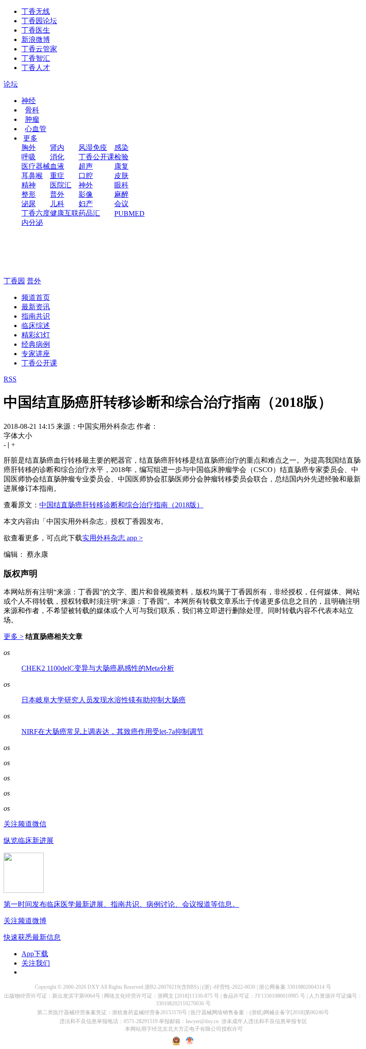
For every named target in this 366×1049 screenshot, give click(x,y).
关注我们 (35, 963)
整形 (28, 194)
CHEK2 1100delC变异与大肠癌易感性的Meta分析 (97, 668)
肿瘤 (32, 119)
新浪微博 (35, 39)
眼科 (121, 185)
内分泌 (32, 222)
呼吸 (28, 157)
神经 (28, 100)
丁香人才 (35, 67)
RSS (10, 379)
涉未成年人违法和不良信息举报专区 (264, 1021)
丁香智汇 (35, 58)
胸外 (28, 147)
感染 (121, 147)
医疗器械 (35, 166)
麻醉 (121, 194)
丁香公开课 (96, 157)
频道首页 (35, 297)
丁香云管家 (39, 49)
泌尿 (28, 203)
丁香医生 (35, 30)
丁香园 (14, 281)
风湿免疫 (93, 147)
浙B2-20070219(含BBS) (172, 987)
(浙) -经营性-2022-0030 (228, 987)
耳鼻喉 (32, 175)
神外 (86, 185)
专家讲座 (35, 353)
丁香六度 (35, 213)
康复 (121, 166)
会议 (121, 203)
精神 (28, 185)
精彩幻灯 (35, 335)
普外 (57, 194)
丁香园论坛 (39, 21)
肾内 (57, 147)
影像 (86, 194)
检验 (121, 157)
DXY (93, 987)
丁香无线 (35, 11)
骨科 (32, 110)
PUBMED (129, 213)
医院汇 (60, 185)
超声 (86, 166)
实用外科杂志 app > (112, 538)
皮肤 (121, 175)
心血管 (35, 129)
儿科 (57, 203)
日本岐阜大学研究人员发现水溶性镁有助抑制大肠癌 (103, 700)
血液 (57, 166)
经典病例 (35, 344)
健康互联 (64, 213)
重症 (57, 175)
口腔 (86, 175)
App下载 (34, 954)
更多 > (14, 636)
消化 (57, 157)
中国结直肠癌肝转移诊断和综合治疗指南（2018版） (121, 505)
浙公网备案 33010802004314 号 (295, 987)
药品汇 (89, 213)
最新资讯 (35, 307)
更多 (30, 138)
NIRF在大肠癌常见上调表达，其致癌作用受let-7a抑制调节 (112, 731)
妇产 (86, 203)
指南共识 (35, 316)
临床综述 (35, 325)
